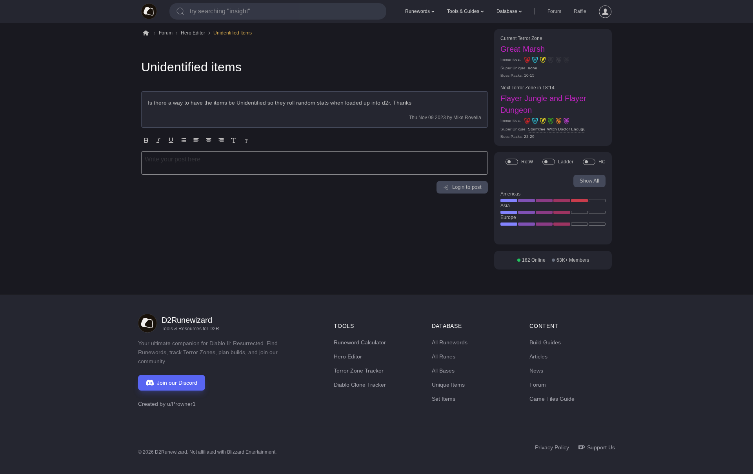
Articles (538, 356)
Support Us (601, 447)
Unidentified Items (232, 33)
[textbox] (314, 163)
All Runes (443, 356)
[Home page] (149, 11)
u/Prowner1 (181, 404)
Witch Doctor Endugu (566, 129)
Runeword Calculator (360, 342)
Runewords (417, 11)
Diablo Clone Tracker (360, 385)
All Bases (443, 370)
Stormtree (537, 129)
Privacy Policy (552, 447)
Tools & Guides (463, 11)
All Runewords (449, 342)
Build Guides (545, 342)
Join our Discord (177, 383)
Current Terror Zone (521, 38)
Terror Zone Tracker (359, 370)
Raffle (580, 11)
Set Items (443, 399)
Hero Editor (193, 33)
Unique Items (448, 385)
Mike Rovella (467, 117)
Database (507, 11)
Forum (554, 11)
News (536, 370)
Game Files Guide (552, 399)
